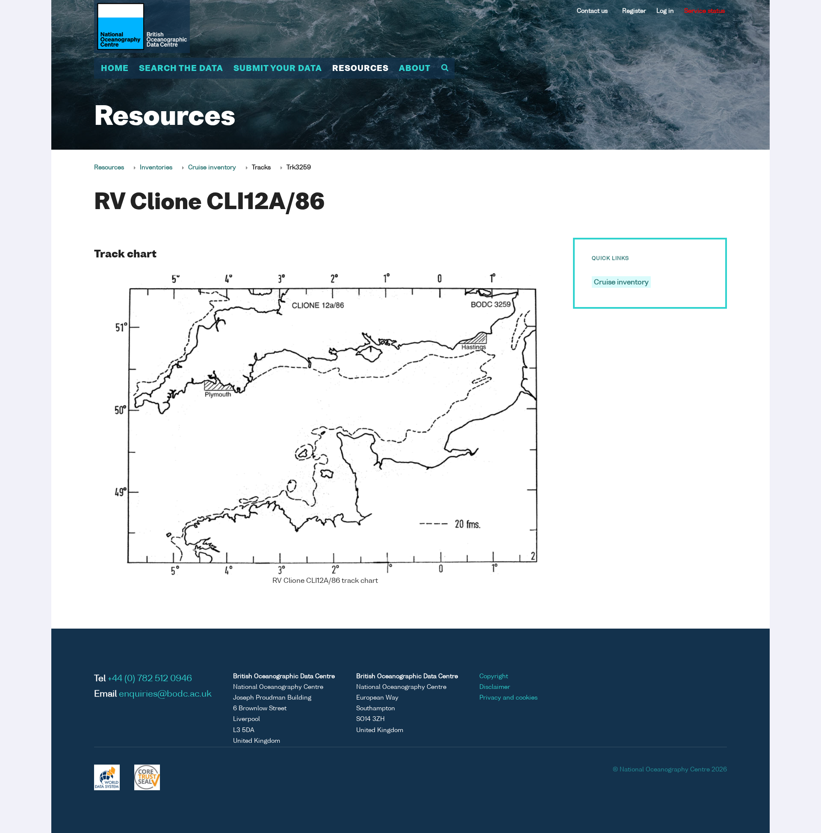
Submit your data (277, 69)
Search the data (181, 69)
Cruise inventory (212, 168)
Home (115, 69)
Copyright (493, 676)
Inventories (156, 168)
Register (634, 11)
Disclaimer (494, 687)
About (415, 69)
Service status (704, 11)
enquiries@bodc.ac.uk (165, 694)
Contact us (592, 11)
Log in (665, 11)
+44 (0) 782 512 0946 (150, 679)
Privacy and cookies (508, 698)
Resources (360, 69)
